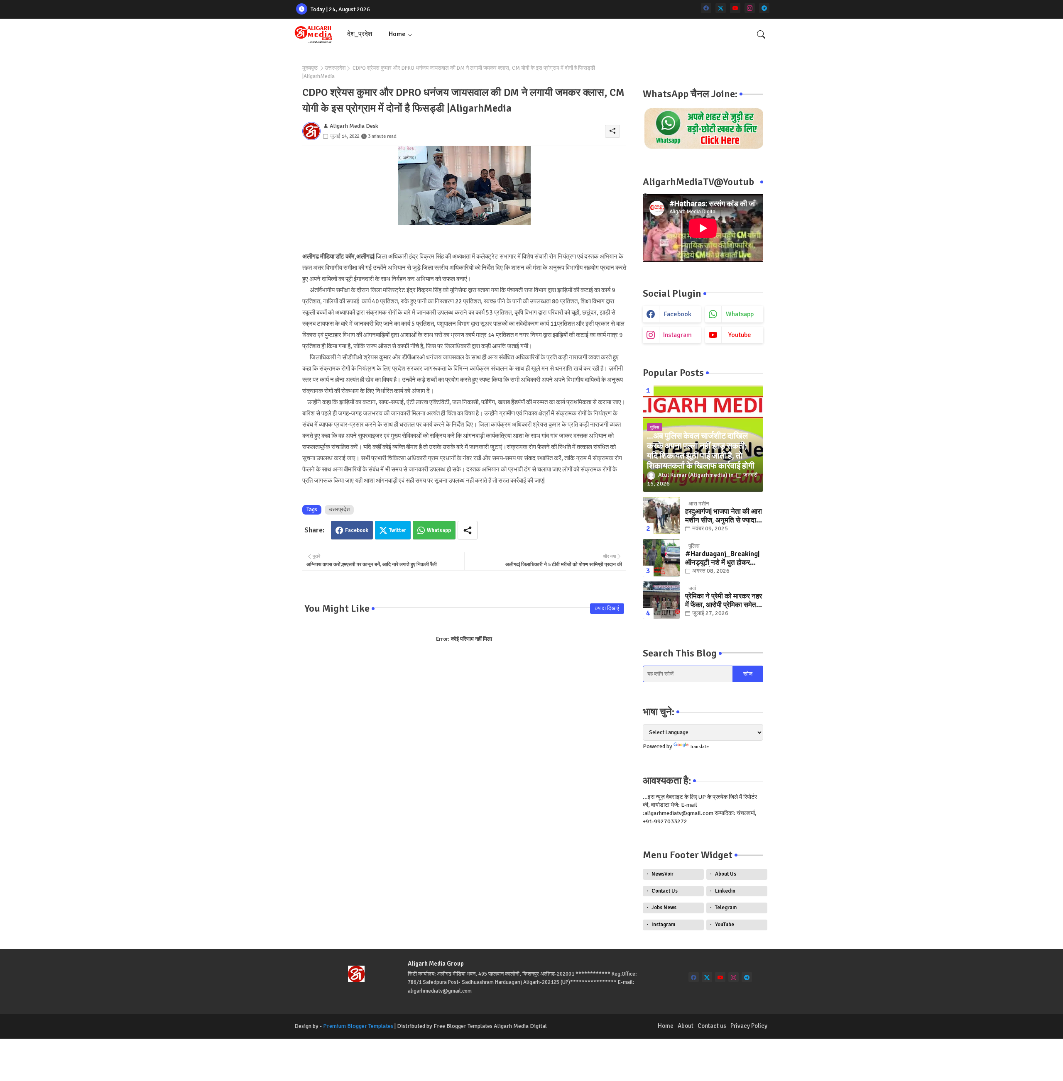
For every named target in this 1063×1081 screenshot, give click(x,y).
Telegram (726, 907)
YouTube (724, 924)
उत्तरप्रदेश (335, 68)
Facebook (356, 530)
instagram (677, 335)
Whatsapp (439, 530)
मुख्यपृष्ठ (310, 68)
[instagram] (750, 8)
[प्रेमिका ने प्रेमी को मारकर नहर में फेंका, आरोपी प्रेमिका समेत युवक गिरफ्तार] (661, 600)
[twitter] (720, 8)
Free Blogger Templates (463, 1026)
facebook (677, 314)
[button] (761, 34)
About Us (725, 874)
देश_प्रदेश (359, 34)
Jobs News (664, 907)
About (685, 1026)
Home (397, 34)
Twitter (397, 530)
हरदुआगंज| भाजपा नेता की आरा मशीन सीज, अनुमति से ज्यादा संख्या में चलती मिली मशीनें (723, 516)
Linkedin (725, 891)
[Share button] (468, 530)
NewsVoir (663, 874)
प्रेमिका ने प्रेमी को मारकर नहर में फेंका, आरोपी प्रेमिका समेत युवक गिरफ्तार (723, 600)
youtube (739, 335)
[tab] (359, 34)
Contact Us (665, 891)
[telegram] (764, 8)
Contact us (712, 1026)
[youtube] (735, 8)
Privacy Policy (748, 1026)
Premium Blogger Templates (358, 1026)
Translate (699, 746)
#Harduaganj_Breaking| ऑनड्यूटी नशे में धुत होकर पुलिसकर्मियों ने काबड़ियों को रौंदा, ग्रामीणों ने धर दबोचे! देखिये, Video (722, 558)
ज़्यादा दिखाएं (607, 608)
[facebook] (706, 8)
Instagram (663, 924)
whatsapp (740, 314)
